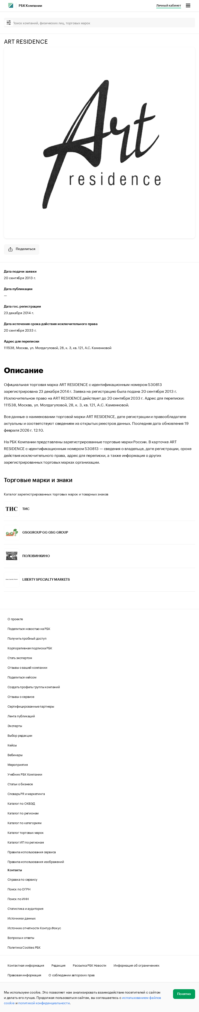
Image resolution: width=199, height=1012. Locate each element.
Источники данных (22, 917)
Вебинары (15, 754)
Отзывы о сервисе (21, 696)
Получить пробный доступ (27, 638)
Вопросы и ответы (21, 937)
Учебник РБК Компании (25, 773)
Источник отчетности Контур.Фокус (34, 927)
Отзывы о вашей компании (27, 667)
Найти (186, 22)
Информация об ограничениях (136, 964)
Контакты (15, 870)
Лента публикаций (21, 715)
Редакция (58, 964)
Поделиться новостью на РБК (29, 628)
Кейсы (12, 744)
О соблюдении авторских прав (72, 974)
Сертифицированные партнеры (31, 705)
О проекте (15, 618)
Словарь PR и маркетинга (26, 793)
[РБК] (10, 5)
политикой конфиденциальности (43, 1002)
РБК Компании (30, 6)
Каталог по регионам (23, 812)
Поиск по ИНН (18, 898)
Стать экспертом (20, 657)
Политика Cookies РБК (24, 947)
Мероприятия (18, 764)
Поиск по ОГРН (19, 888)
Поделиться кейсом (22, 676)
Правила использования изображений (36, 861)
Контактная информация (26, 964)
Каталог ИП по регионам (26, 841)
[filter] (8, 23)
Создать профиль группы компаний (34, 686)
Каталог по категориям (24, 822)
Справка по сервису (22, 879)
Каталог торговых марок (26, 832)
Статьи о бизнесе (20, 783)
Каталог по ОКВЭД (21, 803)
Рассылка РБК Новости (89, 964)
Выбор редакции (20, 735)
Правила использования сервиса (32, 851)
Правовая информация (24, 974)
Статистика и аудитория (25, 908)
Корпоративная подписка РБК (30, 647)
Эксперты (15, 725)
